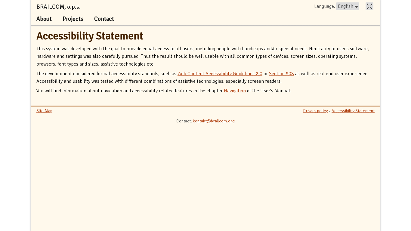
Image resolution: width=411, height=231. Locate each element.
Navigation (235, 91)
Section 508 (281, 74)
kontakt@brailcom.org (214, 121)
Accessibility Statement (89, 35)
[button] (347, 6)
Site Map (44, 110)
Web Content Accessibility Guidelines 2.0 (220, 74)
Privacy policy (315, 110)
